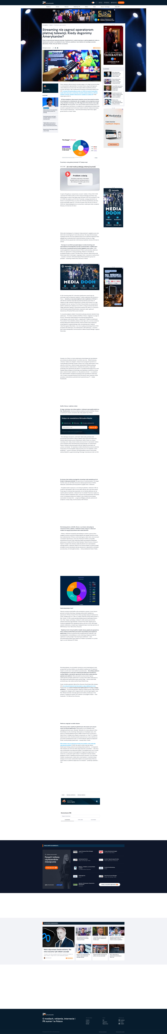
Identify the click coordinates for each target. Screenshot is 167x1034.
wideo (63, 795)
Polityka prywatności (103, 1031)
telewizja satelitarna (71, 795)
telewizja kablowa (81, 795)
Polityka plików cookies (120, 1031)
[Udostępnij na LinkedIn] (57, 47)
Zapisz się (92, 427)
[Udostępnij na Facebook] (56, 47)
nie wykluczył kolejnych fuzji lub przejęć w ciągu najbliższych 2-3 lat (79, 686)
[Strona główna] (48, 2)
